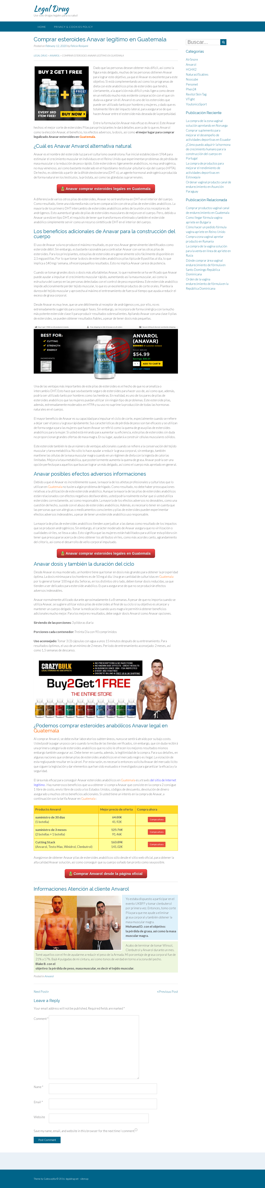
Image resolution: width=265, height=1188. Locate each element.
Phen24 (191, 89)
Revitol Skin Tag (196, 94)
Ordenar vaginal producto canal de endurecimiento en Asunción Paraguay (208, 186)
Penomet (192, 84)
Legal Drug (51, 8)
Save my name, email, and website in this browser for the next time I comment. (84, 1131)
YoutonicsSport (196, 104)
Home (42, 26)
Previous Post (168, 991)
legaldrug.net (72, 1178)
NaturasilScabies (197, 74)
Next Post (40, 991)
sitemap (84, 1178)
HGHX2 (191, 69)
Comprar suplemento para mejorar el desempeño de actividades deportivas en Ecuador (208, 134)
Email (38, 1102)
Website (39, 1117)
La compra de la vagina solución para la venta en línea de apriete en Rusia (208, 250)
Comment (41, 1019)
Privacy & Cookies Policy (73, 26)
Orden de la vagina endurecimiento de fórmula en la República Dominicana (207, 283)
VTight (190, 99)
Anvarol (49, 976)
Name (38, 1087)
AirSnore (192, 59)
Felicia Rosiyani (79, 45)
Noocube (192, 79)
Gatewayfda (50, 1178)
